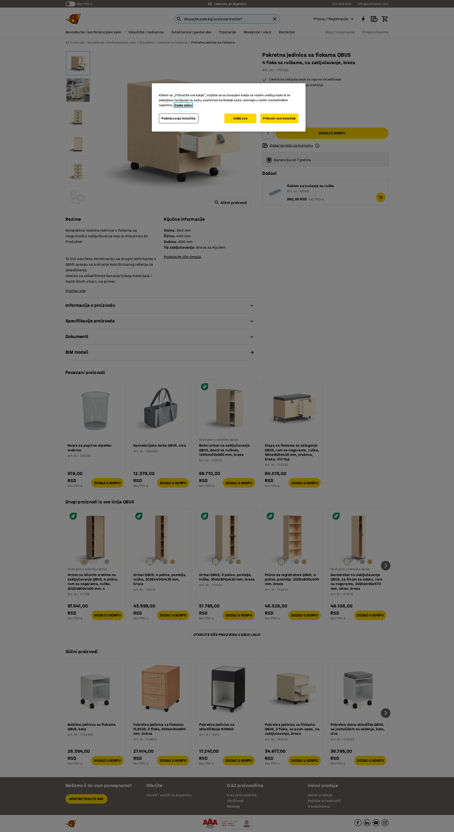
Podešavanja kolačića (179, 118)
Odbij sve (240, 118)
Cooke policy (183, 105)
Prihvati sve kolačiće (279, 118)
